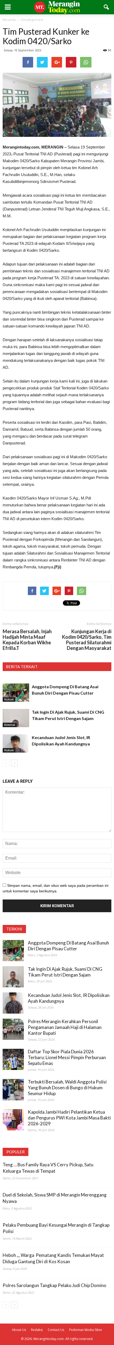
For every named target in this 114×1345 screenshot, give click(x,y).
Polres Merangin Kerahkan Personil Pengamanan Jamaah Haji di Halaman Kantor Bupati (65, 1027)
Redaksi (37, 1330)
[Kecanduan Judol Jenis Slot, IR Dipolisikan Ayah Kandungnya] (16, 743)
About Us (19, 1330)
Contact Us (56, 1330)
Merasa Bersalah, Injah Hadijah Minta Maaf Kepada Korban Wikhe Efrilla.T (27, 640)
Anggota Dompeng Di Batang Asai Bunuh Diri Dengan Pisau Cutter (68, 945)
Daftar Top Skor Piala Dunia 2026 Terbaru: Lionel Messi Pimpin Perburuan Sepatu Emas (67, 1057)
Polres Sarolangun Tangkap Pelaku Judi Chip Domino (54, 1285)
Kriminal (9, 725)
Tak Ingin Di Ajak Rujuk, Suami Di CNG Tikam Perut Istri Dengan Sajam (65, 972)
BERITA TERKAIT (22, 666)
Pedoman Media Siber (85, 1330)
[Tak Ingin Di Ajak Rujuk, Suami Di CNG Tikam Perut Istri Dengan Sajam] (16, 718)
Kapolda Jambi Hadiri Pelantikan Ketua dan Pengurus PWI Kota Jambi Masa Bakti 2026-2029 (69, 1117)
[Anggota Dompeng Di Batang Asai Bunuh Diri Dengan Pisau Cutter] (16, 692)
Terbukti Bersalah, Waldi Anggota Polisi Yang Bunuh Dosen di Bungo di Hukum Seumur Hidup (67, 1087)
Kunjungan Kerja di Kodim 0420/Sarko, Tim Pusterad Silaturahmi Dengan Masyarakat (86, 640)
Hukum (9, 699)
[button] (106, 7)
